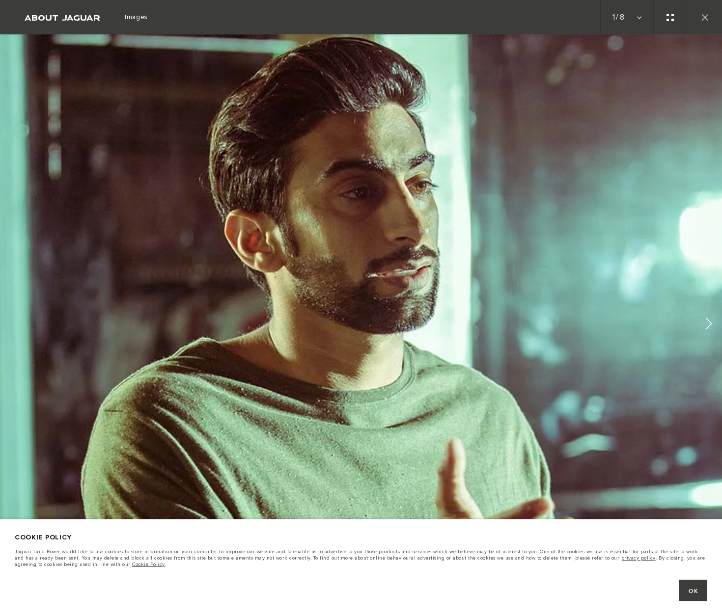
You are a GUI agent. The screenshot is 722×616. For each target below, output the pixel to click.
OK (693, 591)
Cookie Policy (148, 564)
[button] (708, 325)
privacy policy (638, 558)
